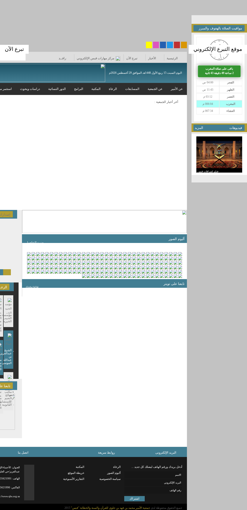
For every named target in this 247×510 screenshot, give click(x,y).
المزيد (199, 128)
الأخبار (152, 58)
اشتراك (134, 498)
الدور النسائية (57, 89)
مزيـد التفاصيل (34, 242)
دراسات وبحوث (30, 89)
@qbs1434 (32, 287)
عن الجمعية (155, 89)
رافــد (63, 58)
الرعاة (113, 89)
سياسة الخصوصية (110, 479)
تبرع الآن (14, 49)
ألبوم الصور (114, 473)
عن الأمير (177, 89)
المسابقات (132, 89)
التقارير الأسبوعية (73, 479)
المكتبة (96, 89)
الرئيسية (172, 58)
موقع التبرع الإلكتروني (217, 49)
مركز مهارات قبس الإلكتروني (95, 58)
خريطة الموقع (76, 473)
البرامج (78, 89)
